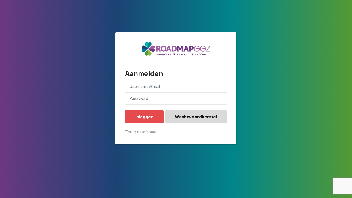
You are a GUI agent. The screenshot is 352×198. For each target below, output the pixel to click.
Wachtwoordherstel (196, 116)
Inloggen (144, 116)
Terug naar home (140, 132)
